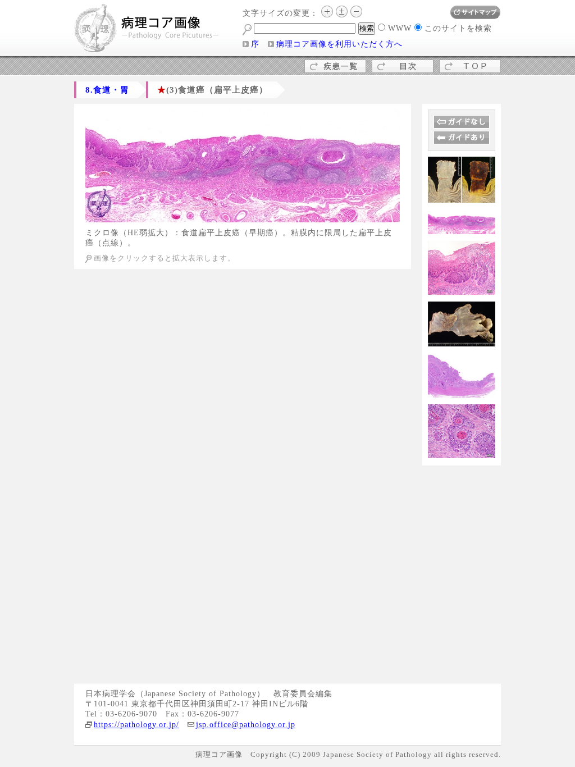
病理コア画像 (147, 29)
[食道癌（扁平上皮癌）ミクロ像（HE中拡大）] (461, 290)
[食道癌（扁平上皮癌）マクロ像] (461, 198)
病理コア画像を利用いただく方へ (339, 44)
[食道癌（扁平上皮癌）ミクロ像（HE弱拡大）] (242, 218)
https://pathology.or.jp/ (136, 724)
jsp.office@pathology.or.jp (245, 724)
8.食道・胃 (107, 89)
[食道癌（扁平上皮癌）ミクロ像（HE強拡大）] (461, 454)
